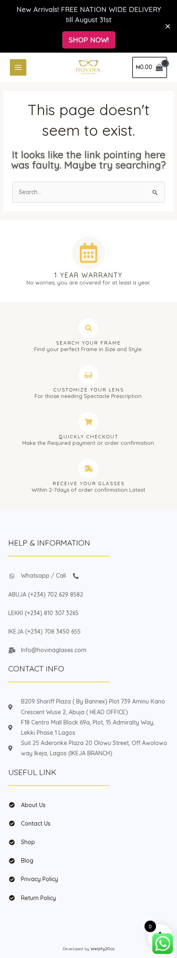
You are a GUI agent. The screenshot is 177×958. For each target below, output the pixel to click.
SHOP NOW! (89, 39)
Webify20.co (102, 948)
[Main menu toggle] (18, 67)
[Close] (168, 26)
